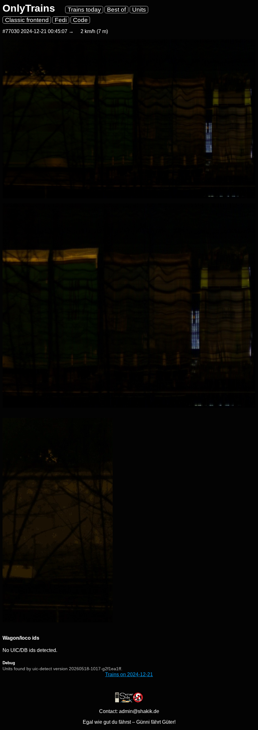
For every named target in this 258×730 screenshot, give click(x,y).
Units (139, 9)
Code (80, 20)
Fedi (61, 20)
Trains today (84, 9)
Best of (116, 9)
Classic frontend (27, 20)
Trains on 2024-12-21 (129, 674)
